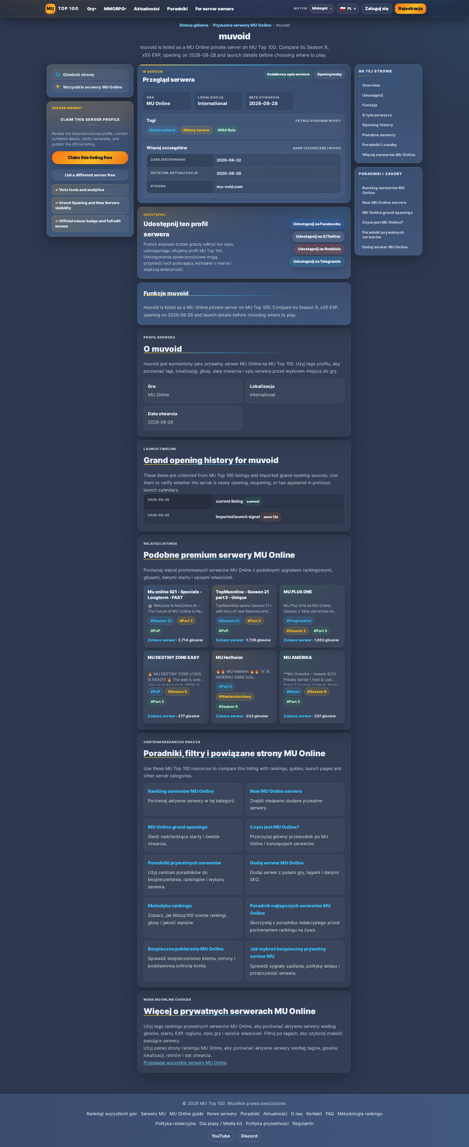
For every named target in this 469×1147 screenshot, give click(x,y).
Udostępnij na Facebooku (317, 224)
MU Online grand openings (178, 827)
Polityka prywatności (267, 1123)
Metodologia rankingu (360, 1113)
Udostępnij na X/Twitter (318, 236)
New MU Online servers (276, 791)
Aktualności (275, 1113)
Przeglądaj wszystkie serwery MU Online (185, 1062)
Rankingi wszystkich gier (112, 1113)
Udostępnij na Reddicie (319, 249)
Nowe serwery (221, 1113)
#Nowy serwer (196, 130)
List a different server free (90, 175)
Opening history (377, 125)
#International (162, 130)
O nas (297, 1113)
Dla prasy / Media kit (220, 1123)
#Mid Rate (227, 130)
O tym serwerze (377, 115)
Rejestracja (410, 8)
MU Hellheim (229, 657)
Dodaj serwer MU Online (277, 863)
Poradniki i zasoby (379, 145)
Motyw (300, 8)
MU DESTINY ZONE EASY (173, 657)
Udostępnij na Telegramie (317, 261)
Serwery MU (153, 1113)
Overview (371, 85)
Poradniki (250, 1113)
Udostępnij (372, 95)
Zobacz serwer (161, 640)
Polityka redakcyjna (176, 1123)
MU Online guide (186, 1113)
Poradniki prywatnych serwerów (184, 863)
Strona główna (193, 25)
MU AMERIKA (298, 657)
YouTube (220, 1136)
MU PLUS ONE (298, 591)
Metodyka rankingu (170, 905)
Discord (249, 1136)
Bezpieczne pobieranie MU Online (186, 949)
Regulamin (303, 1123)
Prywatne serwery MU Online (242, 25)
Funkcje (369, 105)
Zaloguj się (376, 8)
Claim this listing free (90, 157)
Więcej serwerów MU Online (388, 155)
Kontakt (314, 1113)
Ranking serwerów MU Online (181, 791)
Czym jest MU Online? (274, 827)
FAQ (330, 1113)
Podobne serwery (378, 135)
